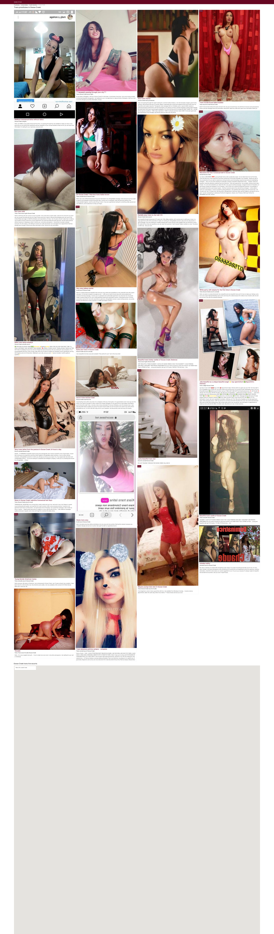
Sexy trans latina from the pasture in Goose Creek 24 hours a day (38, 449)
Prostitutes (17, 5)
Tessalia (17, 651)
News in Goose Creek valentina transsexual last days (33, 500)
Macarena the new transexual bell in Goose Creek (217, 173)
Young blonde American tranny (25, 579)
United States (24, 5)
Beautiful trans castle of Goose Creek (213, 516)
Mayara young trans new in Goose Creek (152, 587)
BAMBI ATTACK (18, 2)
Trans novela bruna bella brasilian (211, 102)
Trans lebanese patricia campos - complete (91, 649)
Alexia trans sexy (82, 520)
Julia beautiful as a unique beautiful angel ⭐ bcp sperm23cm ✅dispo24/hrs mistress (227, 382)
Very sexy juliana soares (84, 288)
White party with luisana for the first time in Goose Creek (220, 290)
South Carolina (33, 5)
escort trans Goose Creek (85, 397)
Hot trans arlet (20, 211)
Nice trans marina (144, 98)
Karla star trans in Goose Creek (87, 350)
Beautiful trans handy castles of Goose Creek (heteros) (157, 360)
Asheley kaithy (205, 563)
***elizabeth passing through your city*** (91, 92)
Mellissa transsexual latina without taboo (29, 119)
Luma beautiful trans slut (146, 459)
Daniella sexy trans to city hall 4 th (150, 215)
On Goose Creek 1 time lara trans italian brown (92, 194)
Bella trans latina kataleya (24, 342)
